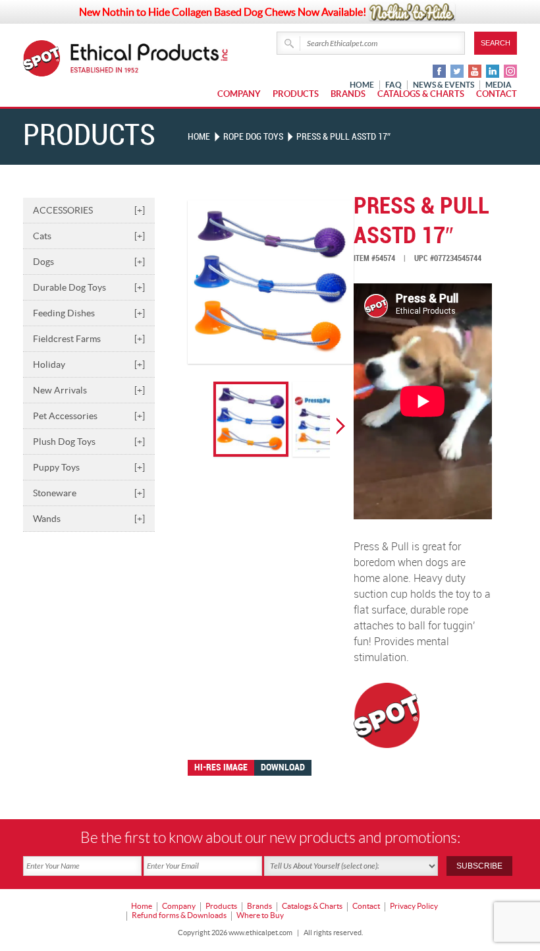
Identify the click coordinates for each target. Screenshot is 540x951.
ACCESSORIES (89, 210)
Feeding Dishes (89, 313)
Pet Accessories (89, 416)
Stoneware (89, 493)
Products (296, 94)
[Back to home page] (149, 58)
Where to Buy (260, 915)
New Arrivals (89, 390)
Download (283, 767)
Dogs (89, 261)
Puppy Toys (89, 467)
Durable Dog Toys (89, 287)
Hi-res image (221, 767)
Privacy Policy (414, 906)
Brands (348, 94)
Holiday (89, 364)
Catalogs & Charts (420, 94)
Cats (89, 236)
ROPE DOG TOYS (253, 137)
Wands (89, 518)
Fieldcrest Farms (89, 338)
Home (199, 137)
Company (239, 94)
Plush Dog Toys (89, 441)
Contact (496, 94)
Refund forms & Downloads (179, 915)
